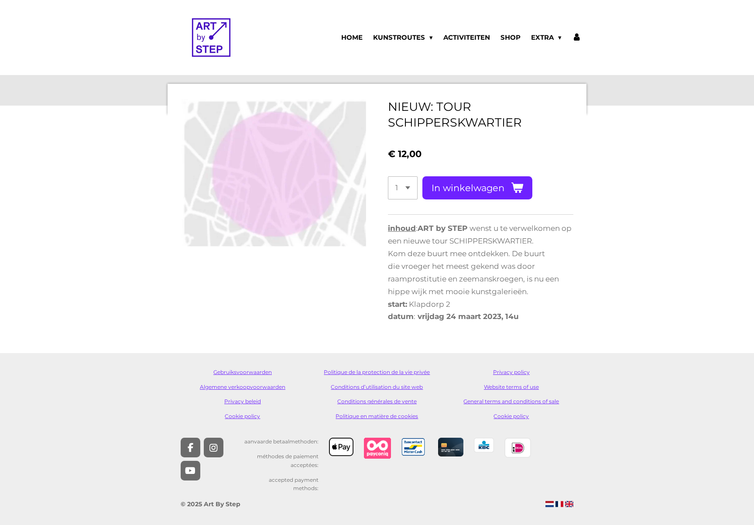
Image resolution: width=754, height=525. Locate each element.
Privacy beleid (242, 401)
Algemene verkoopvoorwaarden (242, 387)
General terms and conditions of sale (511, 401)
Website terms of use (511, 387)
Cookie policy (242, 416)
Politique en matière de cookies (377, 416)
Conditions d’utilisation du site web (377, 387)
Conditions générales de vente (377, 401)
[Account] (576, 37)
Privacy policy (511, 372)
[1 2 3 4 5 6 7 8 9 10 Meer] (403, 187)
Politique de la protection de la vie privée (377, 372)
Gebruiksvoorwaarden (242, 372)
